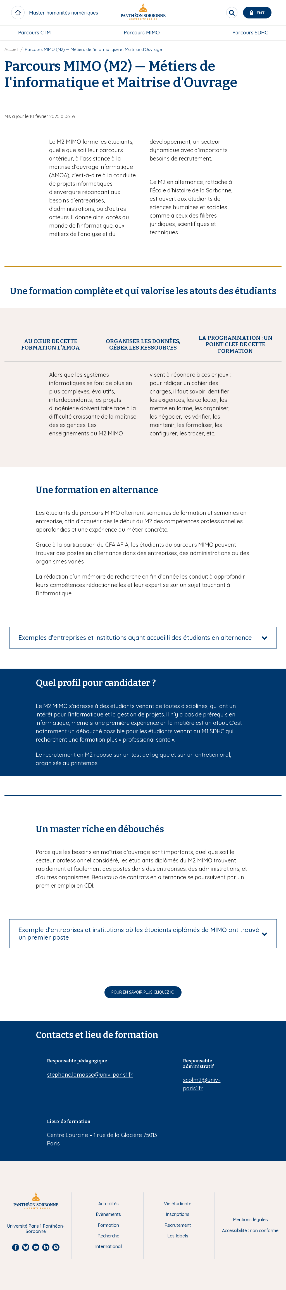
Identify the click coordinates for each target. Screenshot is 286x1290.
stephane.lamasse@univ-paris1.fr (90, 1074)
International (108, 1246)
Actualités (108, 1203)
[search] (231, 12)
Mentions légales (250, 1219)
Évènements (108, 1214)
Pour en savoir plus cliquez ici (143, 992)
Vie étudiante (177, 1203)
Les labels (177, 1235)
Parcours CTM (34, 32)
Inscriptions (177, 1214)
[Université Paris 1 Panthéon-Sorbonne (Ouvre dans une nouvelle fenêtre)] (143, 12)
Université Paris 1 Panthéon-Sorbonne (36, 1228)
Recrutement (178, 1225)
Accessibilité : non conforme (250, 1230)
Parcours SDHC (250, 32)
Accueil (11, 49)
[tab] (50, 344)
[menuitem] (34, 32)
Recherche (108, 1235)
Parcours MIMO (142, 32)
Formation (108, 1225)
